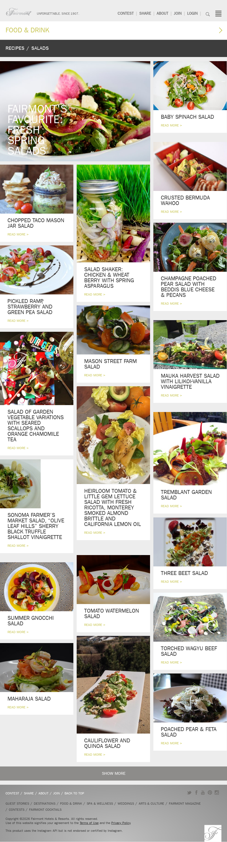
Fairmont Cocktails (45, 810)
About (162, 13)
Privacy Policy (120, 823)
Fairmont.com (19, 12)
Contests (16, 810)
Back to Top (74, 793)
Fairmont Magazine (185, 803)
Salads (40, 48)
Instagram (217, 792)
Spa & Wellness (100, 803)
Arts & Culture (151, 803)
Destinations (44, 803)
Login (192, 13)
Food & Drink (27, 30)
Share (145, 13)
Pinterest (210, 792)
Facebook (196, 792)
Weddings (126, 803)
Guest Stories (17, 803)
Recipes (15, 48)
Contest (126, 13)
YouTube (203, 792)
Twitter (189, 792)
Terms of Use (89, 823)
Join (178, 13)
